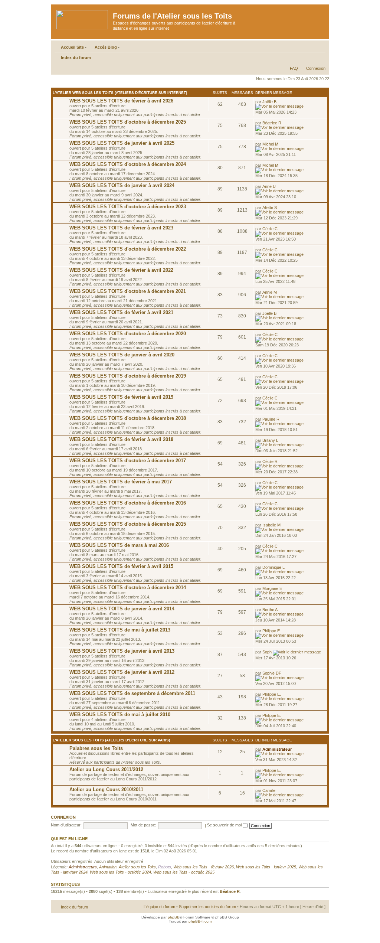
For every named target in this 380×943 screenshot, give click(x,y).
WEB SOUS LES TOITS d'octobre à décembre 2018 (127, 418)
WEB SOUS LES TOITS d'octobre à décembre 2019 (127, 376)
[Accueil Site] (83, 18)
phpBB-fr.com (200, 921)
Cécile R (270, 461)
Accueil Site (72, 47)
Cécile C (270, 228)
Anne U (269, 186)
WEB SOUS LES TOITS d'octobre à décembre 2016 (127, 503)
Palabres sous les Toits (96, 748)
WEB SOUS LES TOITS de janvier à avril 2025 (121, 143)
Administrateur (277, 749)
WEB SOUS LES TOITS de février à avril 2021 (121, 312)
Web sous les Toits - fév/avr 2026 (203, 867)
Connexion (315, 68)
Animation (108, 867)
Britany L (270, 440)
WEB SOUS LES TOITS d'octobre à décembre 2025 (127, 122)
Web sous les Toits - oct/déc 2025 (183, 872)
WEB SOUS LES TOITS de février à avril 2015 (121, 566)
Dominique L (273, 567)
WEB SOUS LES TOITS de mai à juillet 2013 (119, 630)
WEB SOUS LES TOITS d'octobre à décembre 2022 (127, 249)
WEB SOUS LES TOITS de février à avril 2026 (121, 101)
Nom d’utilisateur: (66, 825)
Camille (268, 790)
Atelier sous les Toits (137, 867)
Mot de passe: (143, 825)
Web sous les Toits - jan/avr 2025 (266, 867)
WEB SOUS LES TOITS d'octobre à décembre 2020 (127, 333)
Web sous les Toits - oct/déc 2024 (120, 872)
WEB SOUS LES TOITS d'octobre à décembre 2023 (127, 206)
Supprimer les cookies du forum (207, 906)
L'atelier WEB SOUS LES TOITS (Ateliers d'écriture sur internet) (120, 93)
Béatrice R (271, 123)
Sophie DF (271, 673)
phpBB (174, 917)
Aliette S (269, 207)
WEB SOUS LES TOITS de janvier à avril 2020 (121, 355)
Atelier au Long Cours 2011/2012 (106, 769)
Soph (267, 652)
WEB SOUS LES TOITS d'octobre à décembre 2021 (127, 291)
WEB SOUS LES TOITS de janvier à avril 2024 (121, 185)
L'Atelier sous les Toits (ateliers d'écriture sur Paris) (111, 740)
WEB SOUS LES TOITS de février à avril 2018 (121, 439)
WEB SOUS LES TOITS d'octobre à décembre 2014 (127, 587)
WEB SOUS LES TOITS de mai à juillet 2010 (119, 714)
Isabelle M (271, 525)
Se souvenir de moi (225, 825)
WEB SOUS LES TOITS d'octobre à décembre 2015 (127, 524)
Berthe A (270, 609)
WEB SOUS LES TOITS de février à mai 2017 (120, 481)
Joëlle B (269, 101)
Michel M (270, 144)
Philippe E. (271, 631)
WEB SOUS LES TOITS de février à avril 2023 (121, 228)
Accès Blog (106, 47)
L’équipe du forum (159, 906)
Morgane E (272, 588)
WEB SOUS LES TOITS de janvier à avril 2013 (121, 651)
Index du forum (76, 57)
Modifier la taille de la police (320, 56)
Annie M (269, 292)
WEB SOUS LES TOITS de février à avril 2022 (121, 270)
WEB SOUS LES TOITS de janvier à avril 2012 (121, 672)
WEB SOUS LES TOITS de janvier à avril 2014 (121, 608)
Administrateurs (83, 867)
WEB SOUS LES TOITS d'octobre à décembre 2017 (127, 460)
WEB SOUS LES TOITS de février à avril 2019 (121, 397)
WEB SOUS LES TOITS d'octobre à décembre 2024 (127, 164)
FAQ (294, 68)
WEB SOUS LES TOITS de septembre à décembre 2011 (132, 693)
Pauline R (270, 419)
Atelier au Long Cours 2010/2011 (106, 789)
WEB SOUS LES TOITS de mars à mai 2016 (119, 545)
